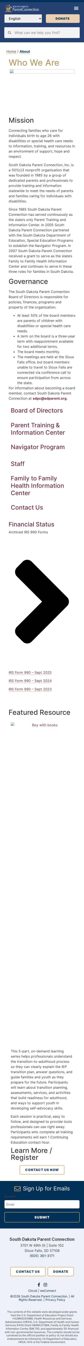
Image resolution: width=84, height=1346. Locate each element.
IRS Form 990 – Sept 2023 (30, 689)
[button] (76, 8)
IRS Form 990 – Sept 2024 (30, 681)
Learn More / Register (31, 1154)
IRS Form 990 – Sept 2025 (30, 672)
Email (10, 1196)
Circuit (32, 1290)
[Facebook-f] (39, 1285)
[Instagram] (45, 1285)
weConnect (48, 1290)
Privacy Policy (55, 1300)
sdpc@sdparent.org (50, 398)
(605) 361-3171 (42, 1256)
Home (11, 51)
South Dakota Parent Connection (42, 1239)
